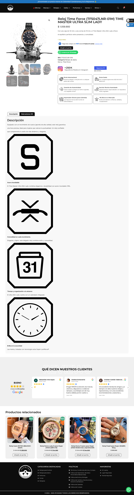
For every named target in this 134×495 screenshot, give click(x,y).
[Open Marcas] (50, 8)
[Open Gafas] (69, 8)
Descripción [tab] (13, 114)
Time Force (67, 62)
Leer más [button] (37, 395)
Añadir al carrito (66, 48)
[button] (49, 20)
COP (130, 24)
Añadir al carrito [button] (20, 455)
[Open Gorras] (91, 8)
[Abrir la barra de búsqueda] (118, 8)
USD (130, 20)
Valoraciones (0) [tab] (27, 114)
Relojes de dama (71, 60)
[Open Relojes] (60, 8)
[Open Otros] (100, 8)
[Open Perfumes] (81, 8)
